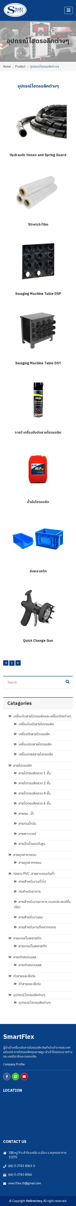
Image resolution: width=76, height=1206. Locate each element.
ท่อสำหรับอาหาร (29, 892)
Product (20, 66)
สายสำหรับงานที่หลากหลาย (37, 927)
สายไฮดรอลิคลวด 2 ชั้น (34, 783)
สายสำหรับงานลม (30, 917)
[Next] (18, 663)
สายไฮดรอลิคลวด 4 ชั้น (34, 793)
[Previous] (5, 663)
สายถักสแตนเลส (24, 957)
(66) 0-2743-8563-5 (21, 1166)
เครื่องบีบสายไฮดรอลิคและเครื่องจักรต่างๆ (41, 716)
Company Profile (14, 1064)
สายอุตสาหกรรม (24, 855)
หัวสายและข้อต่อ (23, 976)
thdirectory (34, 1201)
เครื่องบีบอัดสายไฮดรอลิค (36, 724)
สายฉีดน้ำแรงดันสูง (31, 844)
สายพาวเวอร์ (27, 834)
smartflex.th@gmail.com (24, 1183)
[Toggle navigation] (68, 10)
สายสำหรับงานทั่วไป (32, 882)
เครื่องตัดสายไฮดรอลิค (34, 734)
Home (7, 66)
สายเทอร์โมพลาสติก (26, 938)
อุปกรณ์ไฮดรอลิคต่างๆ (28, 995)
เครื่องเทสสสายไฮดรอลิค (35, 754)
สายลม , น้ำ (26, 814)
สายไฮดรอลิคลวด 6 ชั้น (34, 803)
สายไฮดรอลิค (22, 766)
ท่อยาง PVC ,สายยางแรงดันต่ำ (33, 874)
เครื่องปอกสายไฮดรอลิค (35, 744)
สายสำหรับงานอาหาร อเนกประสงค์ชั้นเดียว (42, 904)
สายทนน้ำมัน (27, 824)
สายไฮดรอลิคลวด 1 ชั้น (34, 773)
